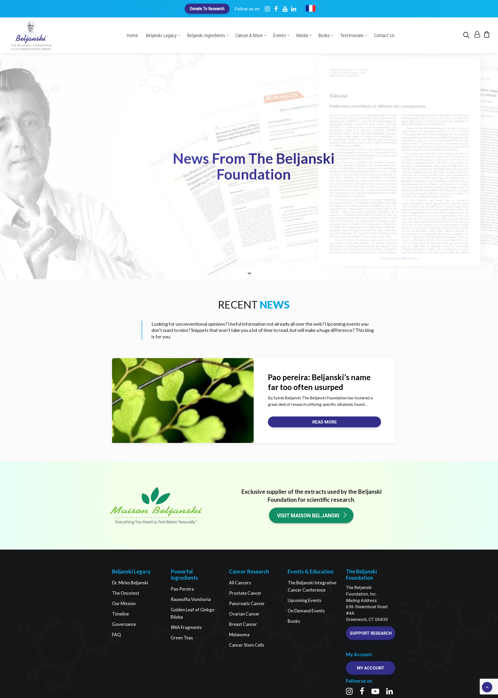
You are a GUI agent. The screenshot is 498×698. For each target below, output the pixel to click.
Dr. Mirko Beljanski (130, 582)
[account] (477, 35)
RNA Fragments (186, 627)
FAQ (116, 634)
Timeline (120, 614)
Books (294, 621)
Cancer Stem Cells (246, 645)
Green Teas (182, 637)
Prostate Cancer (245, 593)
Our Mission (124, 603)
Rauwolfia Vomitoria (191, 599)
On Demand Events (306, 610)
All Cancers (240, 582)
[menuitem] (467, 35)
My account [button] (370, 668)
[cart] (485, 35)
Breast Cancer (243, 624)
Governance (124, 624)
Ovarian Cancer (244, 614)
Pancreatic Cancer (247, 603)
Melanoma (239, 634)
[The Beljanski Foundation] (31, 35)
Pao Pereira (182, 589)
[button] (467, 35)
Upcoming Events (304, 600)
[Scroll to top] (487, 686)
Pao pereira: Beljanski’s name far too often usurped (319, 382)
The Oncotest (125, 593)
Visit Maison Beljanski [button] (308, 515)
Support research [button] (371, 633)
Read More (324, 422)
